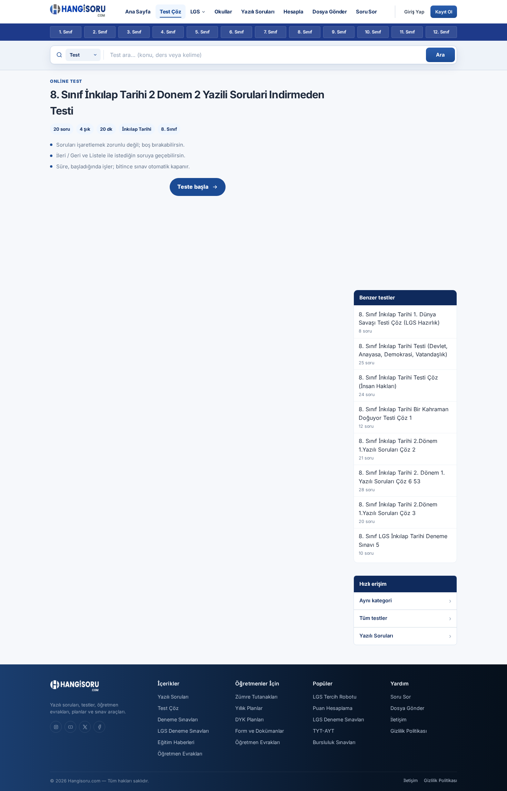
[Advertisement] (197, 250)
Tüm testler (373, 618)
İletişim (398, 719)
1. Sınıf (65, 31)
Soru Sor (366, 12)
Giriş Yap (414, 11)
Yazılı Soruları (258, 12)
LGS (195, 12)
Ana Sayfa (138, 12)
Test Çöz (170, 12)
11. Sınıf (407, 31)
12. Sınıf (441, 31)
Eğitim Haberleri (176, 742)
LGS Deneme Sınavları (183, 731)
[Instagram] (56, 727)
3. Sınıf (134, 31)
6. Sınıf (236, 31)
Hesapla (294, 12)
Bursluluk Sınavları (334, 742)
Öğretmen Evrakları (180, 754)
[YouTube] (70, 727)
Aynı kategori (375, 600)
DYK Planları (249, 719)
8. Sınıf (305, 31)
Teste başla (192, 186)
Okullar (223, 12)
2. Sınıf (100, 31)
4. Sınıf (168, 31)
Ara (440, 55)
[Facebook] (99, 727)
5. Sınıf (202, 31)
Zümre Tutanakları (256, 697)
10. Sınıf (373, 31)
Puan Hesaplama (332, 708)
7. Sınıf (270, 31)
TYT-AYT (323, 731)
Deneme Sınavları (178, 719)
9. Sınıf (339, 31)
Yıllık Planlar (248, 708)
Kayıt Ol (443, 11)
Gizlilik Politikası (408, 731)
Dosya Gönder (329, 12)
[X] (85, 727)
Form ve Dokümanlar (259, 731)
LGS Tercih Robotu (335, 697)
